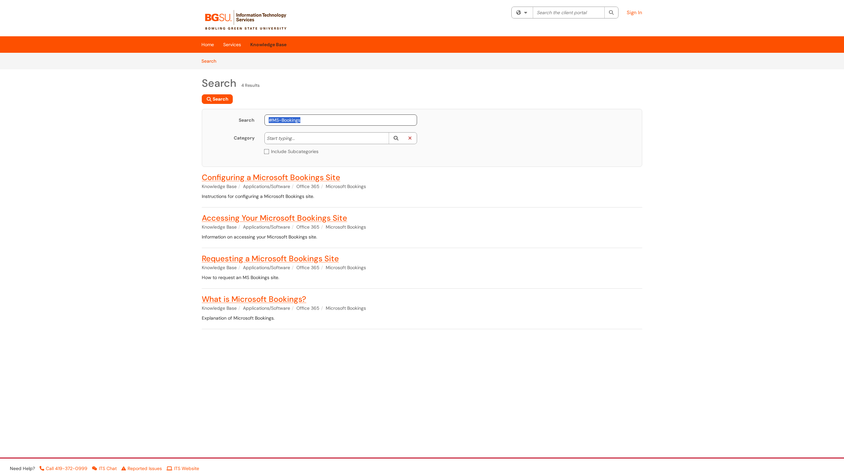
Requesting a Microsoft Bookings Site (270, 258)
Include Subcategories (294, 151)
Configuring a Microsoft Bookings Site (271, 177)
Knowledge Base (268, 45)
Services (232, 45)
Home (207, 45)
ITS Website (186, 468)
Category (244, 138)
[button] (396, 138)
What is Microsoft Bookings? (254, 299)
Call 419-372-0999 (66, 468)
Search (211, 61)
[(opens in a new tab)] (249, 20)
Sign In (634, 12)
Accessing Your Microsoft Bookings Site (274, 218)
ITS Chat (108, 468)
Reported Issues (145, 468)
